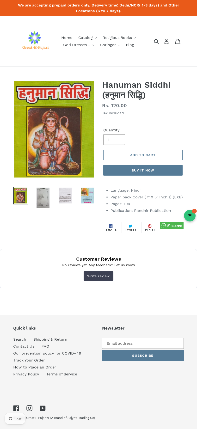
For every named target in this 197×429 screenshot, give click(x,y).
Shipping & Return (50, 339)
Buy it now (143, 170)
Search (19, 339)
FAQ (45, 346)
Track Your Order (29, 360)
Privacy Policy (26, 374)
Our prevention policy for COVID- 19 (47, 353)
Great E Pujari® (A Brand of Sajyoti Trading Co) (60, 418)
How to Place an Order (34, 367)
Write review (98, 276)
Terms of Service (61, 374)
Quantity (111, 130)
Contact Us (23, 346)
